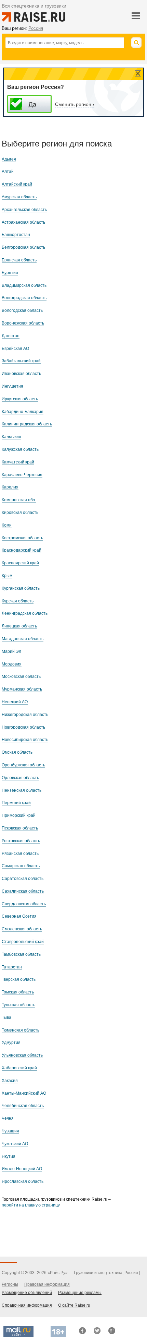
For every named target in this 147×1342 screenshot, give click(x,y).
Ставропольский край (23, 941)
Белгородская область (23, 247)
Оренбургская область (23, 765)
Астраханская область (23, 222)
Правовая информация (47, 1284)
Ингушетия (12, 386)
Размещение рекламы (80, 1292)
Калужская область (20, 449)
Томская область (18, 992)
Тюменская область (20, 1030)
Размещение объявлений (27, 1292)
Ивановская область (21, 373)
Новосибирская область (25, 739)
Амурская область (19, 197)
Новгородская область (23, 727)
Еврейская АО (15, 348)
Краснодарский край (21, 550)
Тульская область (18, 1004)
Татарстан (12, 967)
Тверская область (19, 979)
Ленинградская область (25, 613)
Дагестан (10, 335)
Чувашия (10, 1131)
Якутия (8, 1156)
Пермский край (16, 802)
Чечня (8, 1118)
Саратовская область (22, 878)
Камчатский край (18, 462)
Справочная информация (27, 1305)
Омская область (17, 752)
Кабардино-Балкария (22, 411)
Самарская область (21, 865)
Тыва (6, 1017)
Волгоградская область (24, 297)
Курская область (18, 601)
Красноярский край (20, 563)
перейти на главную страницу (31, 1205)
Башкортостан (16, 234)
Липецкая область (19, 626)
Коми (7, 525)
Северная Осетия (19, 916)
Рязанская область (20, 853)
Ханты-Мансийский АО (24, 1093)
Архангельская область (24, 209)
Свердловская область (24, 904)
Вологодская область (22, 310)
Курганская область (21, 588)
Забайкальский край (21, 360)
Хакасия (10, 1080)
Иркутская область (20, 399)
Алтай (8, 171)
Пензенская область (21, 790)
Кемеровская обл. (19, 499)
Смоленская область (22, 929)
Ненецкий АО (15, 701)
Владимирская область (24, 285)
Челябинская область (23, 1105)
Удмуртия (11, 1042)
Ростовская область (21, 840)
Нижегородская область (25, 714)
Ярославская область (22, 1181)
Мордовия (12, 664)
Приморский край (19, 815)
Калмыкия (11, 436)
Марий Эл (11, 651)
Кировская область (20, 512)
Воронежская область (23, 323)
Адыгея (9, 159)
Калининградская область (27, 424)
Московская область (21, 676)
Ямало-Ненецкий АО (22, 1168)
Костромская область (22, 537)
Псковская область (20, 828)
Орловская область (20, 777)
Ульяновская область (22, 1055)
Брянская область (19, 260)
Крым (7, 575)
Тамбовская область (21, 954)
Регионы (10, 1284)
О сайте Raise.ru (74, 1305)
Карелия (10, 487)
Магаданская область (22, 638)
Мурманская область (22, 689)
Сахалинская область (23, 891)
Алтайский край (17, 184)
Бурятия (10, 272)
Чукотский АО (15, 1143)
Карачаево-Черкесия (22, 474)
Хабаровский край (19, 1068)
